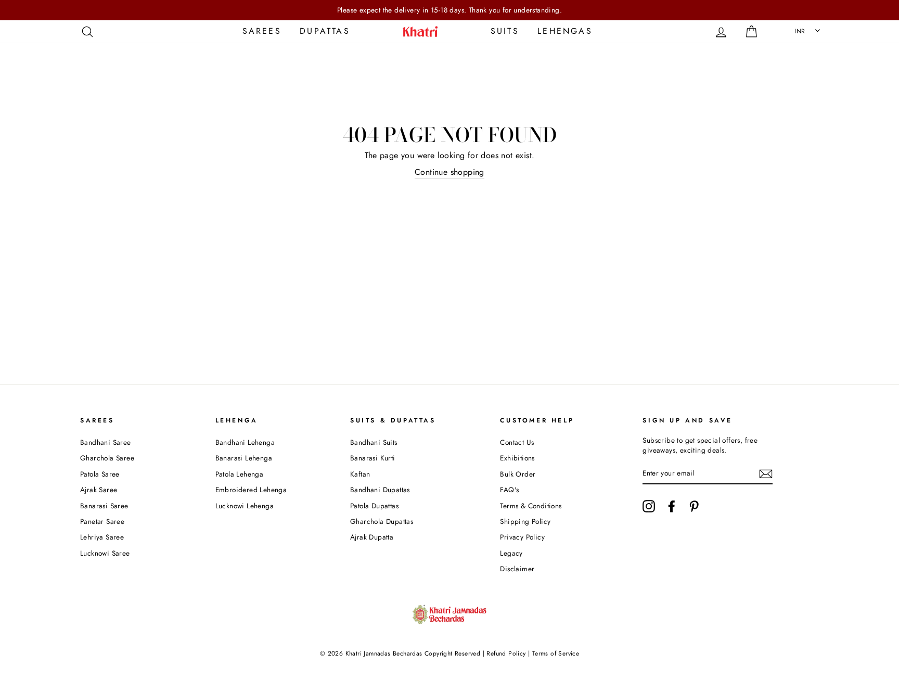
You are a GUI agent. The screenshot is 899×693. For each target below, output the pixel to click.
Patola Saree (100, 474)
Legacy (511, 553)
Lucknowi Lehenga (244, 505)
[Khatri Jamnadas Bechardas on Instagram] (649, 506)
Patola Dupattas (374, 505)
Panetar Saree (102, 521)
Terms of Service (555, 653)
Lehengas (565, 31)
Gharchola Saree (107, 458)
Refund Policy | (508, 653)
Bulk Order (517, 474)
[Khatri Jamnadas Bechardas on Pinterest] (694, 506)
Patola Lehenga (239, 474)
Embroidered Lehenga (251, 489)
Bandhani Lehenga (245, 442)
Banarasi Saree (104, 505)
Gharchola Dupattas (381, 521)
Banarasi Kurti (372, 458)
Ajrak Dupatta (371, 537)
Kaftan (360, 474)
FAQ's (509, 489)
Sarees (261, 31)
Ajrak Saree (98, 489)
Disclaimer (517, 568)
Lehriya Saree (102, 537)
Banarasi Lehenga (243, 458)
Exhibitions (517, 458)
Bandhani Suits (373, 442)
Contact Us (517, 442)
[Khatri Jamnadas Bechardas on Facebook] (671, 506)
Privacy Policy (522, 537)
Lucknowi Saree (105, 553)
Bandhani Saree (105, 442)
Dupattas (325, 31)
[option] (449, 10)
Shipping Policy (525, 521)
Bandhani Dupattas (380, 489)
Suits (505, 31)
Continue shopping (449, 172)
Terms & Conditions (530, 505)
